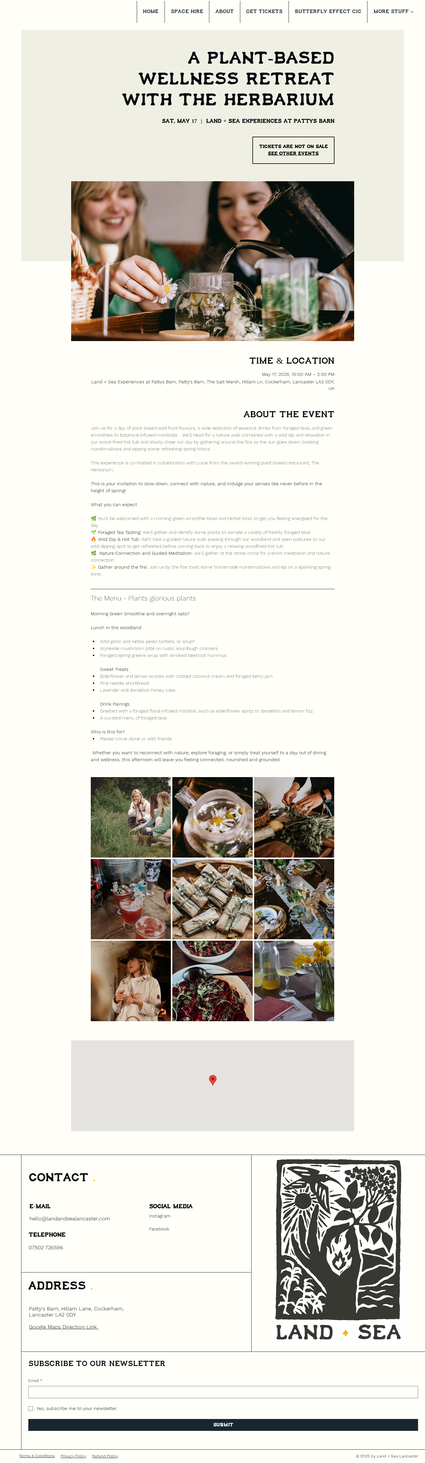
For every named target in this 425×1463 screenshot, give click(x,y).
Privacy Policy (73, 1456)
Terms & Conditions (37, 1455)
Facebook (159, 1229)
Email (35, 1380)
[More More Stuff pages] (412, 11)
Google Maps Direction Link (64, 1327)
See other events (293, 153)
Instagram (160, 1216)
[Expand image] (131, 817)
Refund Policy (105, 1456)
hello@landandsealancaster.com (69, 1218)
